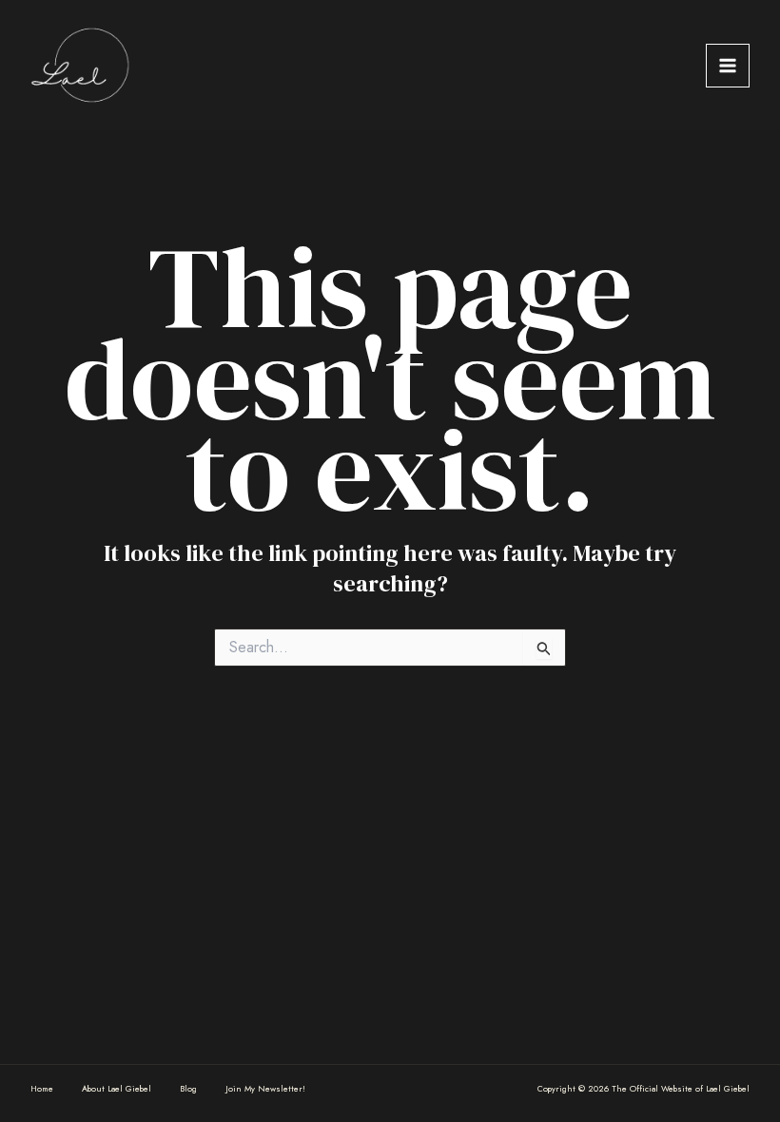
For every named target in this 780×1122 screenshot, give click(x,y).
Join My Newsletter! (265, 1088)
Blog (188, 1088)
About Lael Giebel (116, 1088)
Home (41, 1088)
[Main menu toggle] (728, 65)
